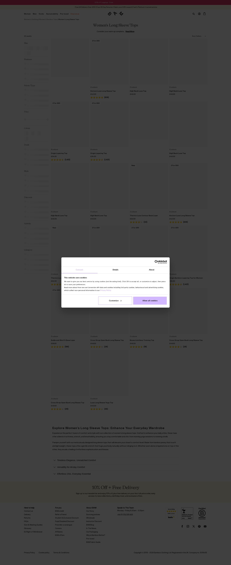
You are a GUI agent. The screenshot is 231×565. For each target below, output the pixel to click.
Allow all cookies (150, 301)
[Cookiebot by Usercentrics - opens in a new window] (156, 262)
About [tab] (151, 270)
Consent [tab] (79, 270)
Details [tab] (116, 270)
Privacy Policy (105, 290)
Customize (114, 301)
